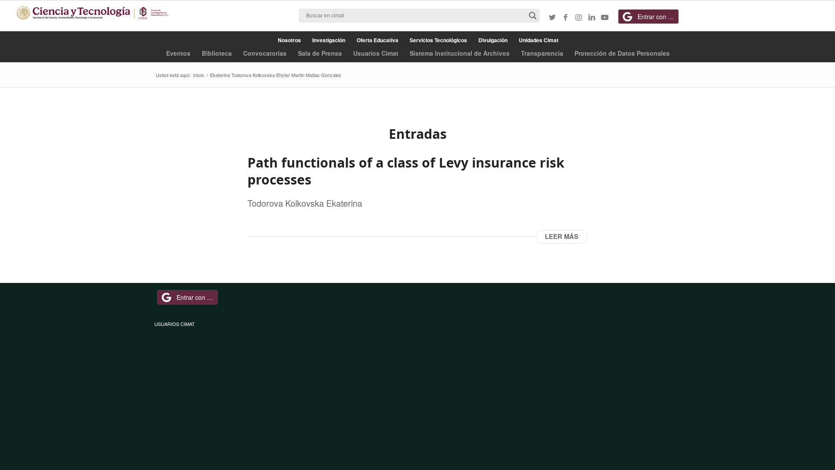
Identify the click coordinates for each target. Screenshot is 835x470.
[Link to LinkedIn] (591, 17)
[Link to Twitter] (552, 17)
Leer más (561, 236)
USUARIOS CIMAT (174, 323)
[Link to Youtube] (604, 17)
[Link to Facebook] (565, 17)
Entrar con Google (658, 16)
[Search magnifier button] (533, 16)
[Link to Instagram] (578, 17)
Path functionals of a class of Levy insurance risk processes (405, 171)
